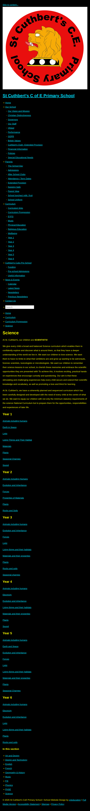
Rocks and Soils (10, 510)
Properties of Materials (13, 498)
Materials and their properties (16, 556)
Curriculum (10, 317)
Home (8, 313)
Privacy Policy (57, 804)
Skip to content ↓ (10, 5)
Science (9, 326)
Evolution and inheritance (14, 601)
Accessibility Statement (29, 804)
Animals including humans (15, 421)
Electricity (7, 595)
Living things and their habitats (17, 549)
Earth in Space (10, 427)
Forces (6, 491)
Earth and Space (10, 646)
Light (5, 433)
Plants (5, 452)
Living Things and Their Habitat (17, 440)
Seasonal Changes (12, 459)
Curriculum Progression (16, 321)
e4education (75, 800)
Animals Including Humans (15, 479)
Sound (6, 465)
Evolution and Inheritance (15, 485)
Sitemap (45, 804)
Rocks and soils (10, 568)
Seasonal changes (11, 575)
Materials (7, 446)
